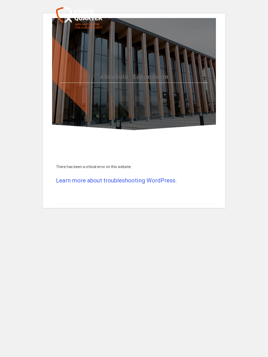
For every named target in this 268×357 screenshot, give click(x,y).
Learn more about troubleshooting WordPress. (116, 180)
